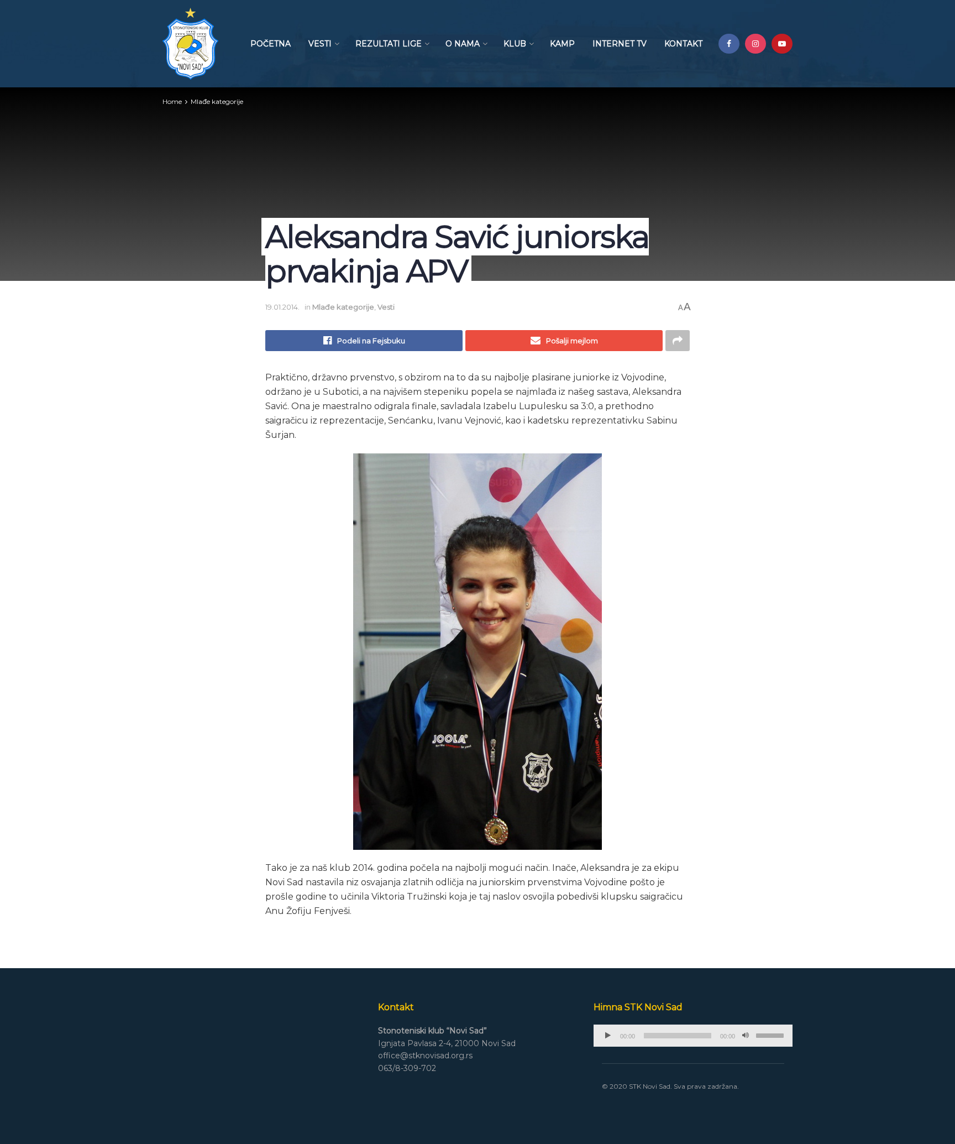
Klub (514, 44)
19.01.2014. (282, 306)
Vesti (320, 44)
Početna (270, 44)
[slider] (771, 1034)
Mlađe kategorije (217, 101)
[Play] (607, 1035)
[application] (693, 1036)
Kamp (562, 44)
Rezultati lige (388, 44)
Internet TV (619, 44)
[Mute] (745, 1035)
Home (172, 101)
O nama (462, 44)
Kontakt (683, 44)
